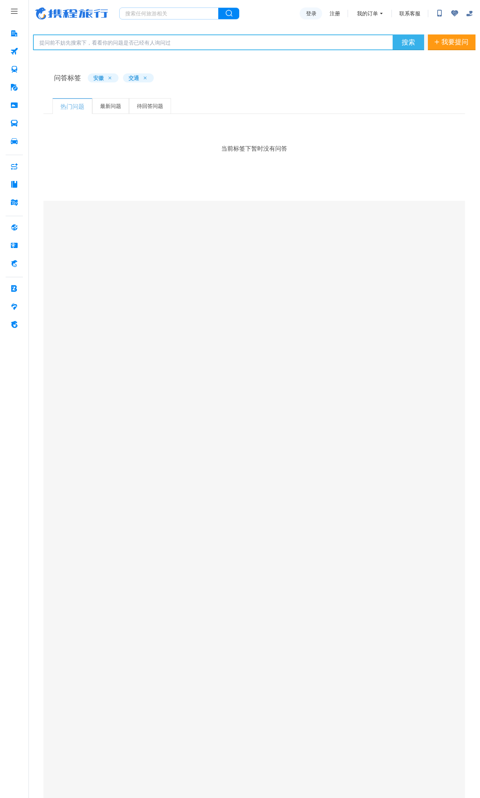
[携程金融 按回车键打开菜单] (14, 263)
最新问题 (110, 106)
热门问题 (72, 106)
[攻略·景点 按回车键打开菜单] (14, 184)
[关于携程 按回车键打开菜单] (14, 324)
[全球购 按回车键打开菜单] (14, 227)
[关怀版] (469, 13)
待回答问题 (150, 106)
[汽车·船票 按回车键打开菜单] (14, 123)
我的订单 (367, 13)
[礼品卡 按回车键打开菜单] (14, 245)
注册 (335, 13)
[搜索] (228, 13)
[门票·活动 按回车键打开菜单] (14, 105)
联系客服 (409, 13)
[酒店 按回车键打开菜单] (14, 33)
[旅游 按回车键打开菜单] (14, 87)
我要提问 (454, 42)
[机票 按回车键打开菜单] (14, 51)
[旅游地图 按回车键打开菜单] (14, 202)
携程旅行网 (71, 13)
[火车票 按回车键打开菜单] (14, 69)
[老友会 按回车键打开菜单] (14, 306)
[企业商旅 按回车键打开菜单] (14, 288)
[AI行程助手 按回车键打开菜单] (14, 166)
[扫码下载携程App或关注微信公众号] (439, 13)
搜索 (408, 42)
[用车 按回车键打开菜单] (14, 141)
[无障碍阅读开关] (454, 13)
